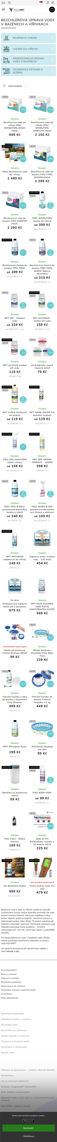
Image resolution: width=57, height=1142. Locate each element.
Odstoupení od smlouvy (13, 986)
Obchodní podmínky (11, 982)
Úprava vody (7, 1052)
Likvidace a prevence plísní (15, 1041)
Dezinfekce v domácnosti (14, 1047)
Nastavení (28, 1121)
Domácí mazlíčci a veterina (15, 1036)
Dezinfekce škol (9, 1025)
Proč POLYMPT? (9, 970)
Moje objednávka (9, 998)
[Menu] (3, 9)
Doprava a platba (10, 978)
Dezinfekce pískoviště (12, 1013)
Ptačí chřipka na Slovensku (15, 1092)
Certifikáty (6, 994)
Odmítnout (28, 1136)
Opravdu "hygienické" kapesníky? (19, 1086)
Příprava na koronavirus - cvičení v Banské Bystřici (28, 1070)
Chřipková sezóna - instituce (16, 1019)
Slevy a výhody (9, 974)
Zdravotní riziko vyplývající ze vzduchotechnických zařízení (28, 1099)
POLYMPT (11, 943)
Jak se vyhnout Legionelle (15, 1081)
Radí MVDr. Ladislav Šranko (16, 1106)
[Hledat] (47, 3)
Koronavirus (7, 1075)
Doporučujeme (15, 86)
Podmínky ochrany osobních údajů (18, 990)
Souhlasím (28, 1128)
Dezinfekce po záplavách (14, 1030)
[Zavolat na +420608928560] (9, 2)
